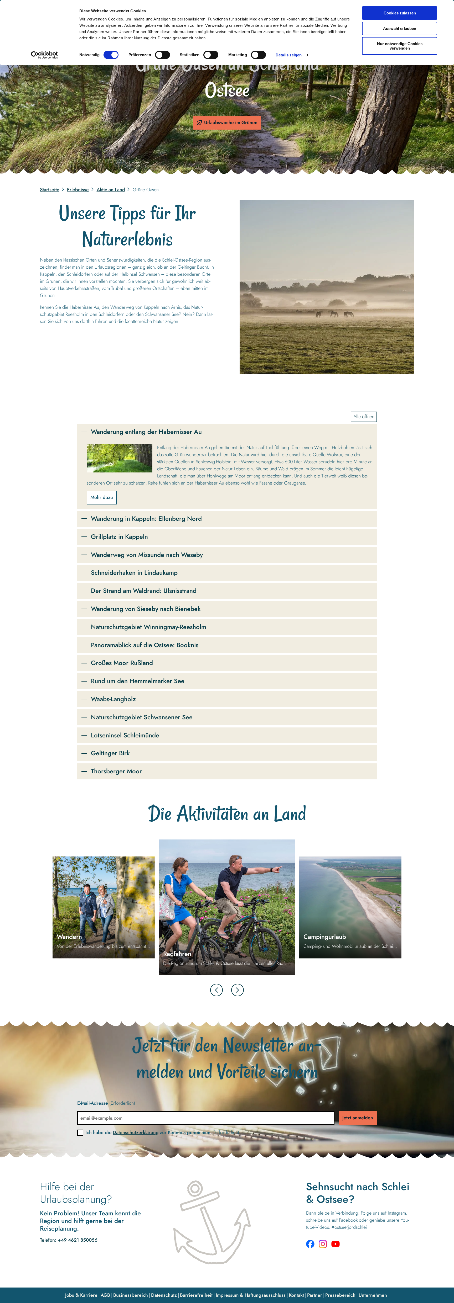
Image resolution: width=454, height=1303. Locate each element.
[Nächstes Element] (237, 990)
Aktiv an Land (111, 190)
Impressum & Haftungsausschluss (251, 1295)
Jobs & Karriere (81, 1295)
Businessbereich (130, 1295)
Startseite (49, 190)
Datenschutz (164, 1295)
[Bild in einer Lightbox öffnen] (327, 287)
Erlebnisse (78, 190)
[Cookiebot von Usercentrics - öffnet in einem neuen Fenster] (45, 55)
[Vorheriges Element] (216, 990)
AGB (105, 1295)
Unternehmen (373, 1295)
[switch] (162, 55)
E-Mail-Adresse (106, 1103)
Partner (314, 1295)
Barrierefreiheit (196, 1295)
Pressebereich (340, 1295)
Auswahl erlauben (399, 28)
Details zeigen (289, 55)
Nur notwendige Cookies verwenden (399, 45)
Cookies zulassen (400, 13)
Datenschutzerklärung (136, 1132)
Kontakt (296, 1295)
